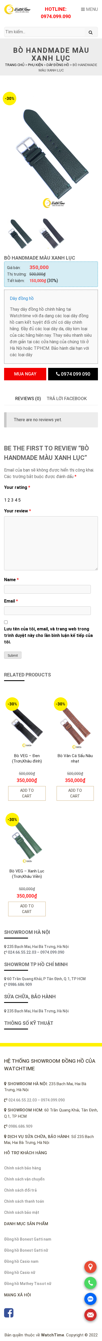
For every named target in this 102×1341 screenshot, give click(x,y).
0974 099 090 (75, 374)
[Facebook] (8, 1315)
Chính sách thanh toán (24, 1201)
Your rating (17, 487)
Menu (91, 9)
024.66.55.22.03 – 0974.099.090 (36, 952)
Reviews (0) (28, 398)
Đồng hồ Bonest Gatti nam (27, 1239)
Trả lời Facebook (67, 398)
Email (11, 601)
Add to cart (27, 793)
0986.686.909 (20, 984)
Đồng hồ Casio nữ (19, 1272)
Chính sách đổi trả (20, 1190)
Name (11, 579)
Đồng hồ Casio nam (21, 1261)
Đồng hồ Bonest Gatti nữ (26, 1250)
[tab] (28, 398)
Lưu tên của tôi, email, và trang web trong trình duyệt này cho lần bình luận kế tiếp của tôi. (48, 635)
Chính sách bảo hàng (22, 1168)
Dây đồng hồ (22, 298)
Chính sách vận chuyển (24, 1179)
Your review (17, 510)
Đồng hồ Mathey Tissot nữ (27, 1283)
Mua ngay (25, 374)
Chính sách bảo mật (21, 1212)
